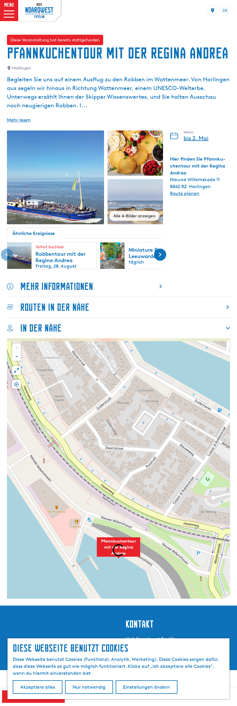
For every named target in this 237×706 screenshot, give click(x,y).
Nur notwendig (89, 687)
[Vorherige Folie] (7, 255)
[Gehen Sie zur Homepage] (39, 10)
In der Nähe (41, 328)
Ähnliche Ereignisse (33, 233)
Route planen (184, 193)
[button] (118, 550)
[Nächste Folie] (160, 255)
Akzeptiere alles (37, 687)
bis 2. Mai (196, 138)
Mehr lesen (19, 120)
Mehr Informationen (56, 286)
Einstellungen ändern (146, 687)
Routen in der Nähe (54, 307)
